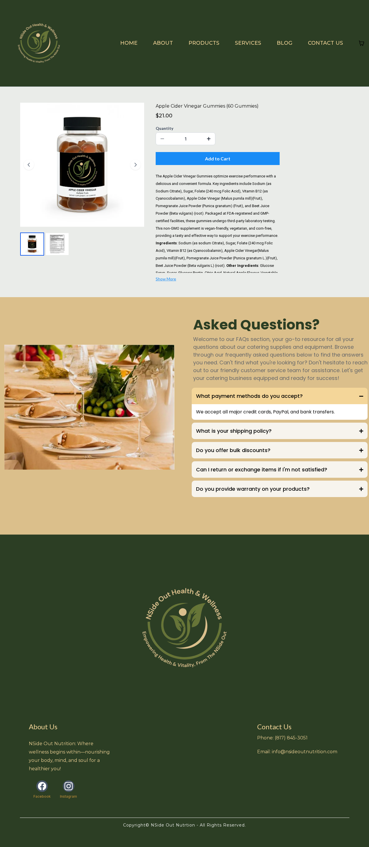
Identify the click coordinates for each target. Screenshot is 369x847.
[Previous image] (29, 165)
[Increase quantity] (208, 138)
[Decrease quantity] (162, 138)
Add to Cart (217, 158)
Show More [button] (166, 278)
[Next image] (135, 165)
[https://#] (184, 628)
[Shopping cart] (361, 43)
